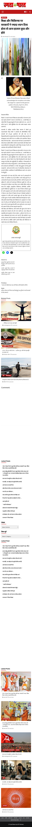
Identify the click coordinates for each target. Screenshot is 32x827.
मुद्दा (3, 375)
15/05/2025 (15, 325)
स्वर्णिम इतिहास (15, 817)
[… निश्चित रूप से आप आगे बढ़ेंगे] (16, 311)
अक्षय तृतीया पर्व (6, 501)
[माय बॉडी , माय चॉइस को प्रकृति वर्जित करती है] (16, 770)
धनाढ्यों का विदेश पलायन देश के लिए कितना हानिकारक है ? (15, 380)
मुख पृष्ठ (3, 817)
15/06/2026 (11, 728)
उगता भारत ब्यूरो (5, 36)
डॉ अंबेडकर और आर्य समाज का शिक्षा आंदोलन (12, 514)
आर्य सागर (5, 784)
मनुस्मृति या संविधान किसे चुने (9, 511)
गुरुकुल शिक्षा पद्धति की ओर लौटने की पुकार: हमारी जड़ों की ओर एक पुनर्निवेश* (8, 263)
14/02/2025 (11, 382)
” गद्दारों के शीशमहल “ (7, 504)
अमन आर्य (5, 697)
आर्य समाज (5, 805)
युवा (10, 319)
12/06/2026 (15, 756)
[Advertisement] (16, 442)
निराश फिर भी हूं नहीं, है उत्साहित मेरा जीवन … (12, 498)
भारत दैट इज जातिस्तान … (8, 491)
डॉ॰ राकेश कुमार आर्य (7, 325)
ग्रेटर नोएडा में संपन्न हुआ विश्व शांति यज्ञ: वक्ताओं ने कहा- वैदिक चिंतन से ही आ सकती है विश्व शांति (16, 467)
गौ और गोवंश (27, 817)
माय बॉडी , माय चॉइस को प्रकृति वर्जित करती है (12, 481)
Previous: (14, 284)
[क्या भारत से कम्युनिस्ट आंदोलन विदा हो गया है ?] (16, 742)
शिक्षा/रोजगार (4, 17)
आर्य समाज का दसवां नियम (8, 485)
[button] (2, 12)
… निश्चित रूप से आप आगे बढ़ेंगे (9, 323)
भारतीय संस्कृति (10, 817)
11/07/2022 (12, 36)
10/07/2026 (11, 697)
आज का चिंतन (5, 319)
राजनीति (4, 346)
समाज (24, 817)
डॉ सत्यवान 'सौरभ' (7, 354)
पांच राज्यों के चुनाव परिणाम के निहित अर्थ (11, 494)
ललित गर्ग (5, 382)
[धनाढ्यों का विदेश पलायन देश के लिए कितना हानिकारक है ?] (16, 368)
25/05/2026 (11, 812)
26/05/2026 (11, 784)
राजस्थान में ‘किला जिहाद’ (8, 517)
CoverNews (12, 824)
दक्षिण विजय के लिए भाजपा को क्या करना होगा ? (12, 488)
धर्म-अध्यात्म (20, 817)
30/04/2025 (14, 354)
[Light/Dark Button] (25, 12)
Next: (15, 290)
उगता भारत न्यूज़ (6, 689)
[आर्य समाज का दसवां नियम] (16, 798)
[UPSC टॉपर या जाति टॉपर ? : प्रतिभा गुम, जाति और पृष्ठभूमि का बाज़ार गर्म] (16, 338)
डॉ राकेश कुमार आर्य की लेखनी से (8, 750)
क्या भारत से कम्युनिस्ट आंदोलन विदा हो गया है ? (12, 478)
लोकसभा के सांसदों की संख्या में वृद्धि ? (10, 507)
